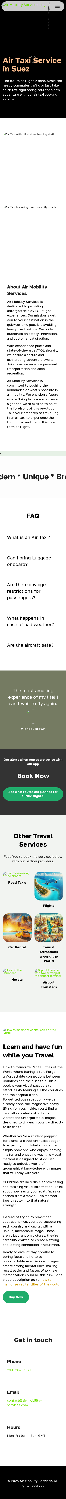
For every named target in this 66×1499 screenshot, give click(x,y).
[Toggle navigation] (58, 6)
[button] (33, 537)
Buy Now (16, 1297)
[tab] (33, 537)
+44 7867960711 (20, 1370)
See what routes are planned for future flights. (33, 794)
